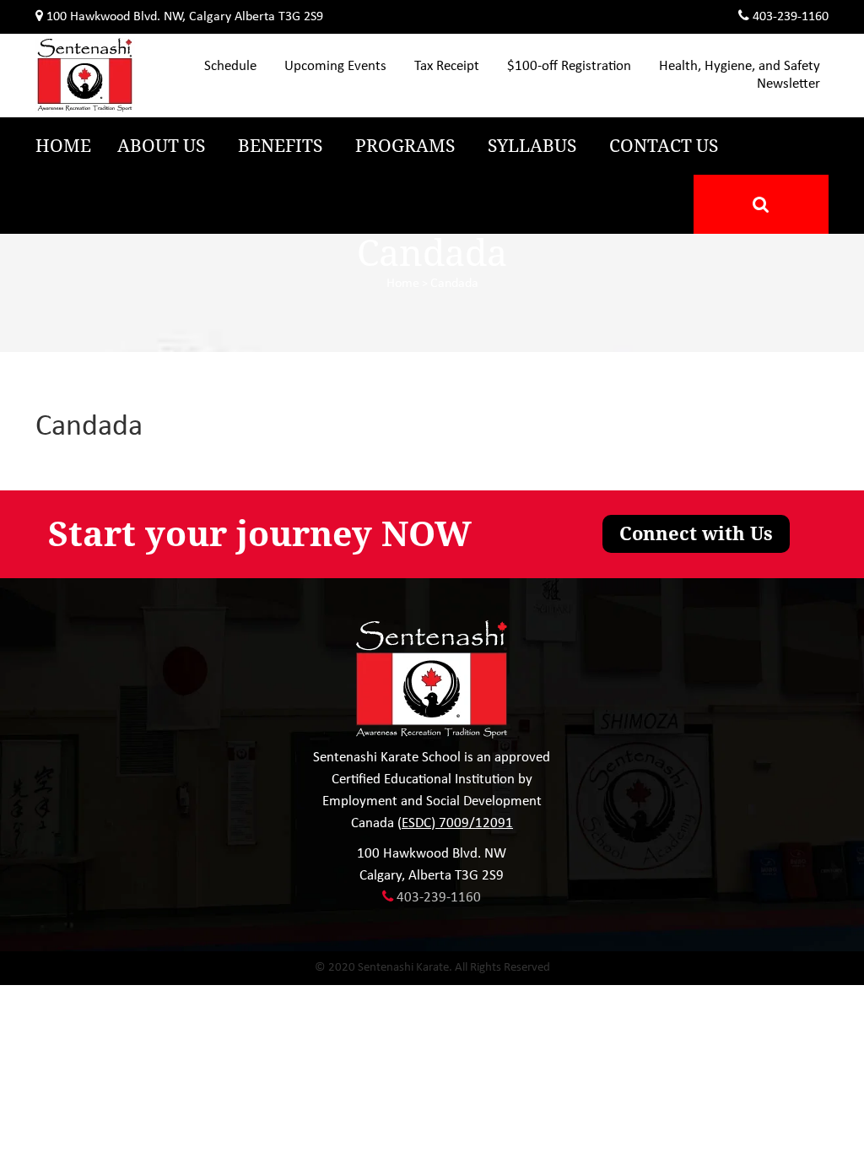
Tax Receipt (446, 66)
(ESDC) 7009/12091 (455, 823)
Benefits (280, 146)
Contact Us (663, 146)
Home (63, 146)
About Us (161, 146)
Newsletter (788, 84)
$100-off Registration (569, 66)
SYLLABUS (532, 146)
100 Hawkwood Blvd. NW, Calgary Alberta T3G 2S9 (184, 17)
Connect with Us (696, 533)
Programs (405, 146)
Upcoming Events (335, 66)
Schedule (230, 66)
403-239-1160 (791, 17)
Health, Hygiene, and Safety (739, 66)
